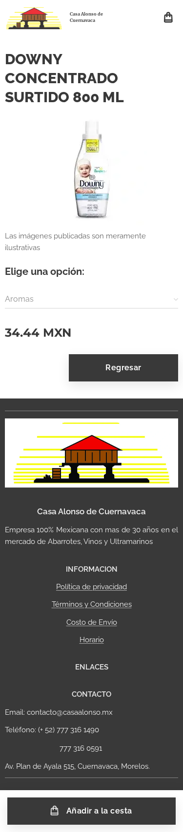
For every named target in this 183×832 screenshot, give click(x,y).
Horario (92, 639)
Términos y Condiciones (92, 604)
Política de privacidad (91, 586)
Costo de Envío (91, 622)
